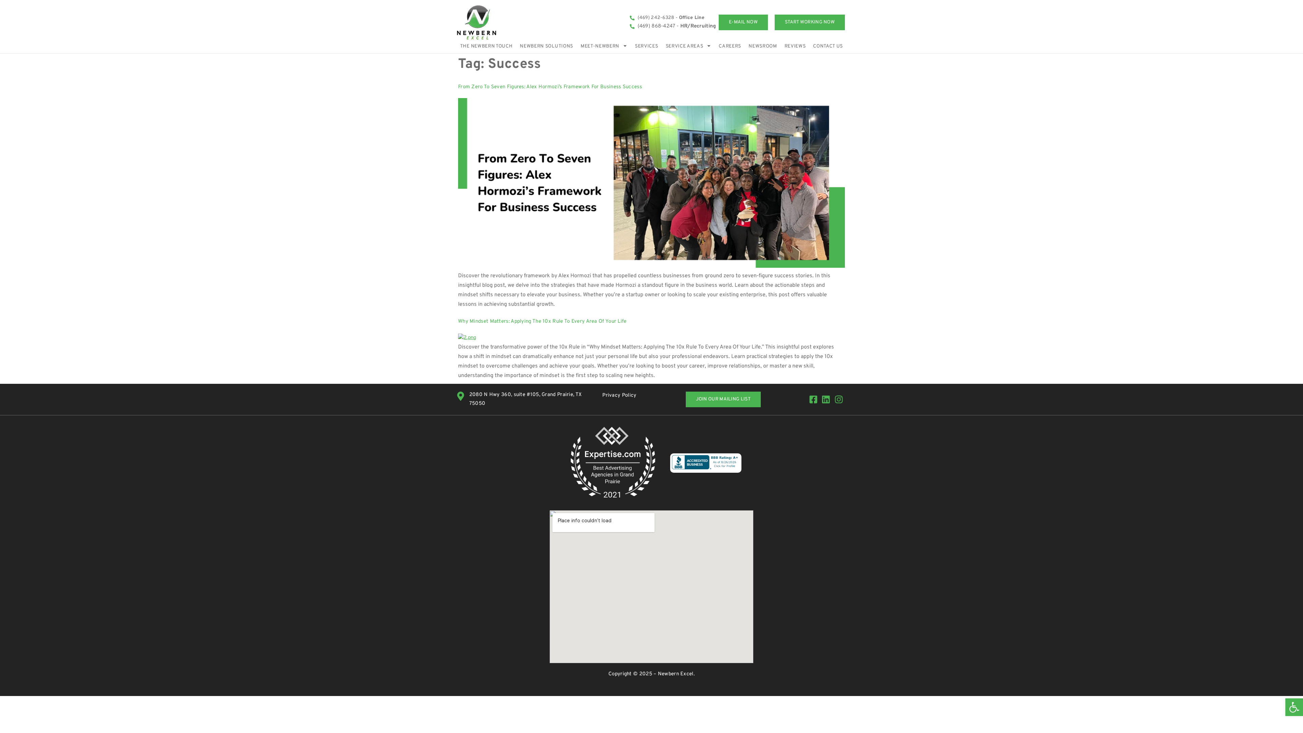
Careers (730, 46)
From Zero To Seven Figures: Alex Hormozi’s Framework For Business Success (550, 87)
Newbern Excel (676, 674)
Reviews (795, 46)
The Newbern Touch (486, 46)
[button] (1294, 707)
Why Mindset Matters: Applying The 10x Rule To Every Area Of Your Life (542, 321)
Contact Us (828, 46)
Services (646, 46)
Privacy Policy (619, 395)
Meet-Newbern (600, 46)
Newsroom (763, 46)
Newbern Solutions (546, 46)
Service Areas (684, 46)
